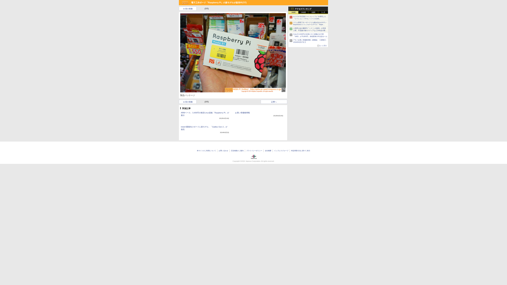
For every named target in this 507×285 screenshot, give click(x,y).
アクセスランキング (303, 9)
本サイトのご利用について (206, 151)
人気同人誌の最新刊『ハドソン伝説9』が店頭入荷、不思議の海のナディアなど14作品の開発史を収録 (310, 30)
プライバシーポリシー (254, 151)
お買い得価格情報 (242, 113)
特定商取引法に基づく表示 (300, 151)
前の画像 (189, 9)
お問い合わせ (223, 151)
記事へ (274, 102)
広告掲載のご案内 (237, 151)
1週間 (313, 12)
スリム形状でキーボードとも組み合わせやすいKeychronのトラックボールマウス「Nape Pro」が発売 (310, 25)
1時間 (293, 12)
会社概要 (268, 151)
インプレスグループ (281, 151)
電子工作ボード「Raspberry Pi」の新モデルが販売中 (216, 2)
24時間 (303, 12)
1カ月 (323, 12)
